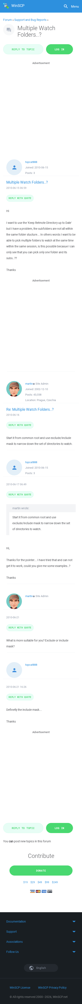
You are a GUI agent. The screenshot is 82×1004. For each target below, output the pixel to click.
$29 (32, 882)
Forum (7, 20)
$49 (40, 882)
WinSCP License (20, 987)
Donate (41, 870)
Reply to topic (23, 49)
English (41, 968)
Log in (60, 49)
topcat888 (31, 162)
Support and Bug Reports (30, 20)
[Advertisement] (41, 106)
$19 (25, 882)
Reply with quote (20, 198)
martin (29, 383)
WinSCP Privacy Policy (52, 987)
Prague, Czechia (46, 400)
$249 (55, 882)
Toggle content (41, 921)
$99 (47, 882)
